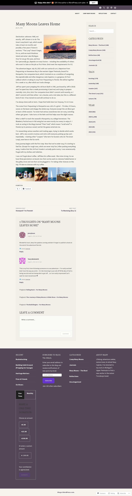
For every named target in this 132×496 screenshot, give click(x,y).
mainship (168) (94, 83)
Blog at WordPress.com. (66, 492)
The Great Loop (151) (96, 93)
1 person (28, 248)
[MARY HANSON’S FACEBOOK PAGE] (100, 7)
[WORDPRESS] (115, 7)
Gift (93, 3)
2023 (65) (92, 127)
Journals (72, 365)
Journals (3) (93, 65)
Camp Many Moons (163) (97, 50)
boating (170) (93, 78)
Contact (113, 13)
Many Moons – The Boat (78, 370)
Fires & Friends (21, 379)
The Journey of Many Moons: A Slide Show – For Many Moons (47, 297)
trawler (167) (93, 88)
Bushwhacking (21, 359)
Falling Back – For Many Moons (36, 290)
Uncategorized (75, 382)
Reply (21, 252)
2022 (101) (92, 132)
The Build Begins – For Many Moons (38, 305)
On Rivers (19, 385)
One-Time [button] (20, 394)
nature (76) (92, 99)
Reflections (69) (94, 55)
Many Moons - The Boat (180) (99, 45)
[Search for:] (101, 31)
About (77, 13)
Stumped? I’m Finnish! (24, 210)
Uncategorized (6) (95, 60)
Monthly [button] (30, 393)
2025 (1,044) (93, 117)
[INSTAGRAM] (108, 7)
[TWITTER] (104, 7)
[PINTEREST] (111, 7)
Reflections (103, 13)
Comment (66, 334)
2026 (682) (92, 112)
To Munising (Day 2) (68, 210)
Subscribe (48, 380)
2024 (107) (92, 122)
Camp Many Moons (89, 13)
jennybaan (31, 233)
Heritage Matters (22, 373)
